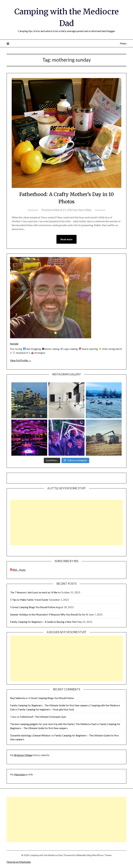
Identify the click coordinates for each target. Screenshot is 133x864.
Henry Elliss (85, 210)
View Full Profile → (20, 360)
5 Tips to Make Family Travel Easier (29, 599)
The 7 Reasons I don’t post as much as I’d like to (35, 592)
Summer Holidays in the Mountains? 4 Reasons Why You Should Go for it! (49, 614)
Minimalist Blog (84, 855)
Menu (123, 43)
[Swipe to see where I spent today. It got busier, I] (66, 400)
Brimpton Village (23, 755)
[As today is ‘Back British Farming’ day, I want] (104, 437)
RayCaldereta (17, 698)
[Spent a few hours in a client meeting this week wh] (29, 400)
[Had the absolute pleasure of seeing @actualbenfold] (29, 437)
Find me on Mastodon (19, 861)
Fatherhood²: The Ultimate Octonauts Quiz (43, 716)
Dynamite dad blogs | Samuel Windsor (30, 735)
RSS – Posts (19, 569)
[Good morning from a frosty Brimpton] (104, 400)
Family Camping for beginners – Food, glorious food (46, 709)
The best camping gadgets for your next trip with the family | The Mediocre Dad (53, 724)
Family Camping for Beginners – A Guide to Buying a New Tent (43, 621)
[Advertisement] (66, 522)
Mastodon (19, 774)
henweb (14, 343)
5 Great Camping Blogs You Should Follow (32, 607)
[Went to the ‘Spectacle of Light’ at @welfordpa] (66, 437)
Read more (66, 239)
